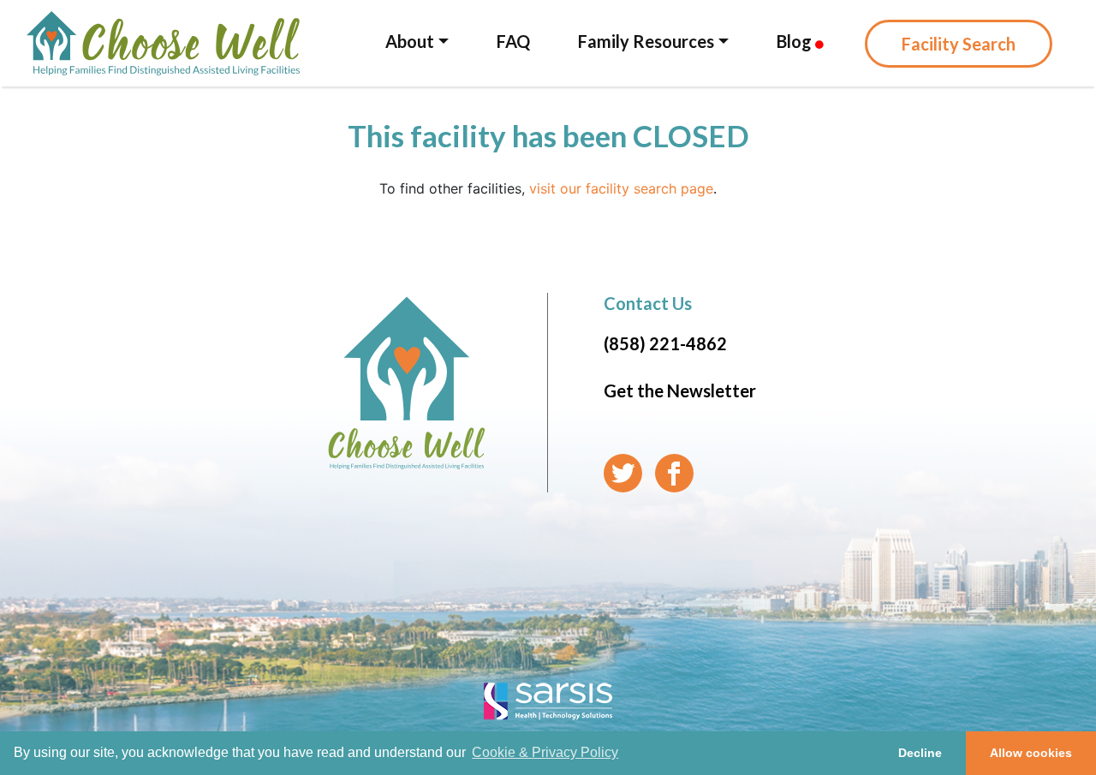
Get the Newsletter (680, 390)
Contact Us (648, 303)
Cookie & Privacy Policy (545, 752)
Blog (796, 41)
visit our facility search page (621, 188)
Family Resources (646, 41)
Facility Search (959, 43)
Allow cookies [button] (1031, 753)
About (409, 41)
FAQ (513, 41)
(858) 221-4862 (665, 343)
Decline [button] (920, 753)
